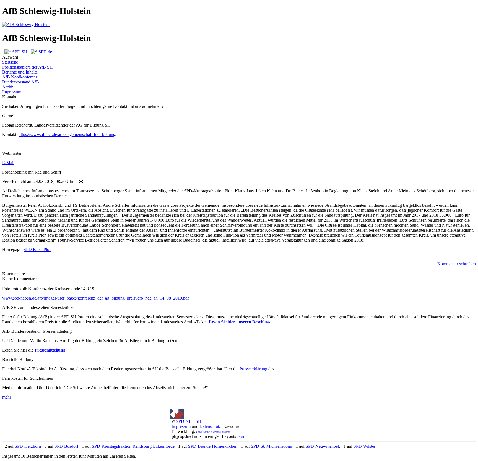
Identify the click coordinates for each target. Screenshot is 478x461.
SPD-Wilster (364, 446)
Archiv (8, 87)
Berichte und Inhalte (20, 72)
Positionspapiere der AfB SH (27, 67)
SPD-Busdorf (66, 446)
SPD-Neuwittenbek (323, 446)
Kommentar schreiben (456, 263)
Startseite (10, 62)
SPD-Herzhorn (28, 446)
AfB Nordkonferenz (20, 77)
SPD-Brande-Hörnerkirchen (212, 446)
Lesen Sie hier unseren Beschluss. (240, 321)
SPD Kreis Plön (37, 249)
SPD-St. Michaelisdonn (271, 446)
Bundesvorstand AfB (20, 82)
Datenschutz (210, 426)
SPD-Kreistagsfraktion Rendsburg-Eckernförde (133, 446)
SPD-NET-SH (188, 421)
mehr (6, 397)
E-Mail (8, 162)
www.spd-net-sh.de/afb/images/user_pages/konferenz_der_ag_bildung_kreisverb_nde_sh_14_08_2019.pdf (95, 298)
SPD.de (45, 51)
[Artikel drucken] (81, 181)
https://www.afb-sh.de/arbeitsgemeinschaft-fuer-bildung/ (67, 134)
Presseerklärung (253, 368)
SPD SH (19, 51)
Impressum (11, 92)
